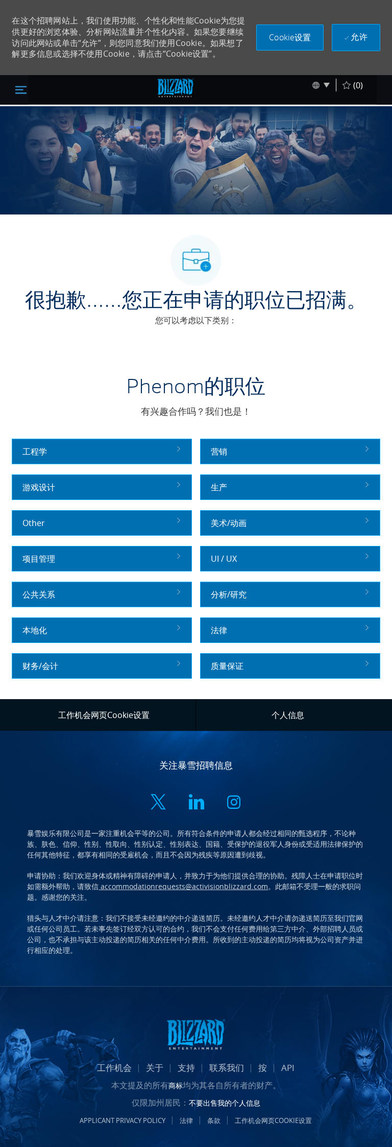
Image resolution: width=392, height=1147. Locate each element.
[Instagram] (233, 803)
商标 (175, 1085)
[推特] (158, 803)
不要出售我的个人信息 (224, 1103)
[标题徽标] (176, 88)
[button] (290, 38)
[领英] (196, 803)
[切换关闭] (21, 89)
